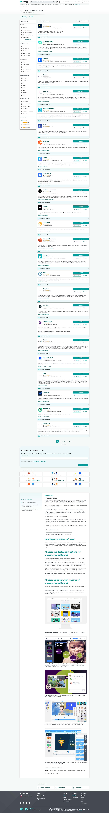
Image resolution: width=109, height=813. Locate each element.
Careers (82, 797)
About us (79, 1)
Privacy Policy (43, 461)
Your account (75, 797)
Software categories (65, 1)
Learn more (77, 4)
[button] (28, 24)
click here (80, 810)
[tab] (23, 16)
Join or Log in (86, 1)
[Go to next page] (72, 441)
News (82, 799)
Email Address (24, 456)
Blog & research (74, 1)
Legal (82, 801)
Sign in (64, 797)
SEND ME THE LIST (83, 465)
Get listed (74, 795)
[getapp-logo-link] (25, 2)
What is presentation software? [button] (29, 502)
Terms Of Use (36, 461)
